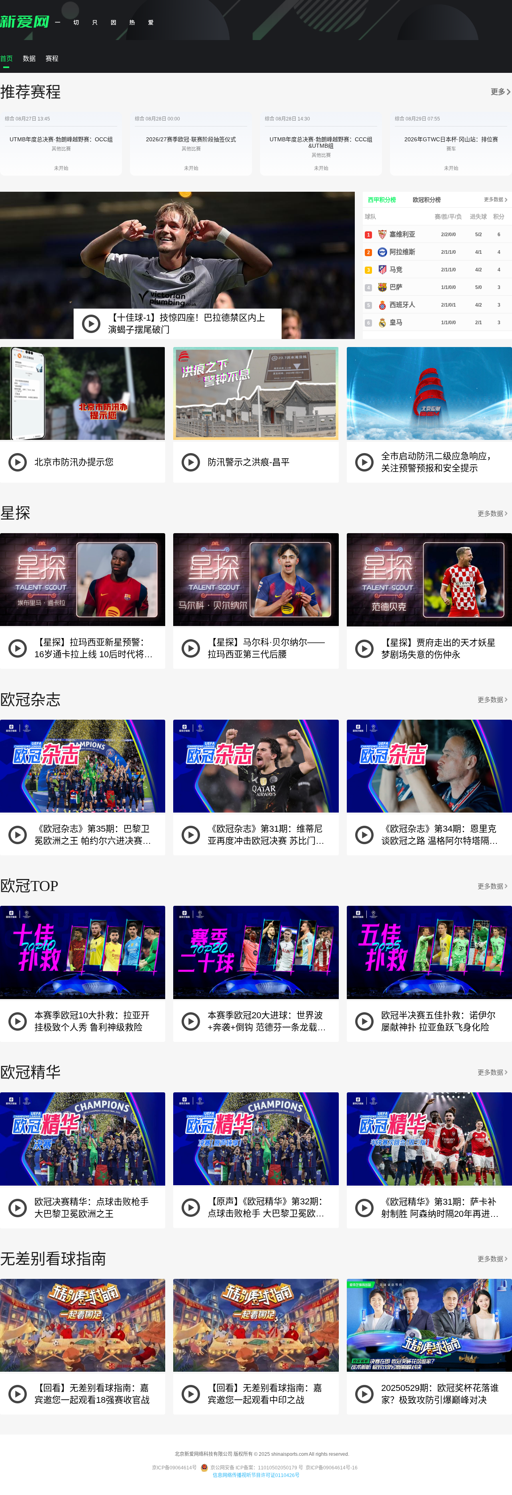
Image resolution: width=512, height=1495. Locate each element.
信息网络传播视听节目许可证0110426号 (256, 1475)
